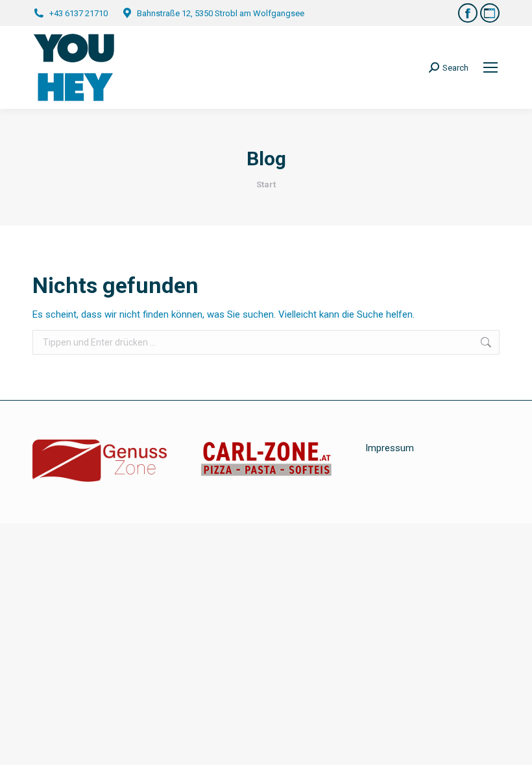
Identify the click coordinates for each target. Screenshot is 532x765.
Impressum (389, 448)
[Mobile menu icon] (490, 67)
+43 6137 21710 (78, 13)
